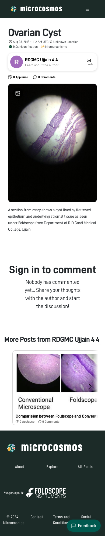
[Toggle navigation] (87, 9)
